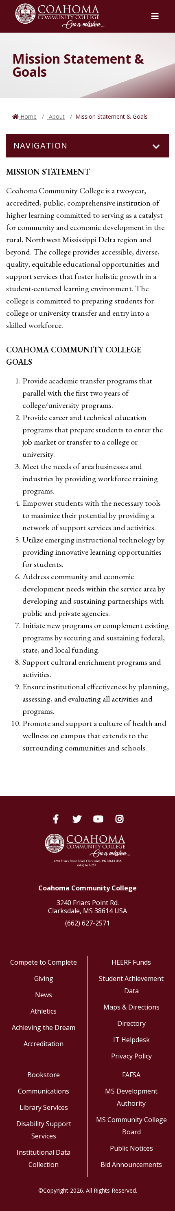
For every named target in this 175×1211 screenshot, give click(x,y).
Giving (43, 978)
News (43, 994)
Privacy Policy (131, 1056)
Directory (131, 1023)
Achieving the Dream (43, 1027)
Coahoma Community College (87, 887)
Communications (43, 1091)
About (56, 116)
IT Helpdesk (131, 1039)
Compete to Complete (43, 962)
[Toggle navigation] (156, 147)
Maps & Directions (131, 1007)
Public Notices (131, 1148)
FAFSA (131, 1074)
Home (28, 116)
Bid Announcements (131, 1164)
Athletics (44, 1011)
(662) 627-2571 (87, 923)
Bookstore (43, 1074)
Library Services (44, 1107)
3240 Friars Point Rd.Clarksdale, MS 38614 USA (87, 906)
